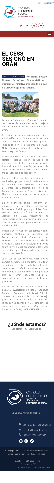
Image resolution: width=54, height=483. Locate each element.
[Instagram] (34, 25)
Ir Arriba (18, 461)
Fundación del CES (28, 464)
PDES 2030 (29, 461)
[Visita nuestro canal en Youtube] (41, 25)
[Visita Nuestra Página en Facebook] (20, 25)
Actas (40, 461)
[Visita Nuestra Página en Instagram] (26, 441)
